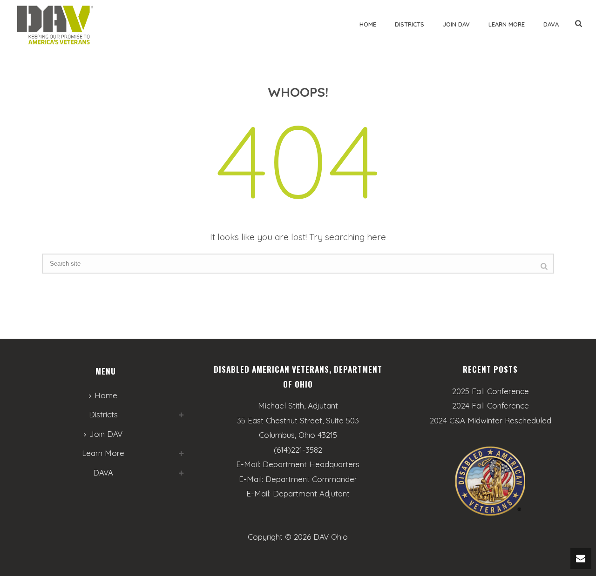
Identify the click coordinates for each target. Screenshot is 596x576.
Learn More (506, 24)
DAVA (551, 24)
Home (367, 24)
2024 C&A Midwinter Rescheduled (490, 420)
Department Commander (311, 479)
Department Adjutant (311, 493)
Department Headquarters (311, 464)
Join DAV (456, 24)
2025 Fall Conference (490, 391)
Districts (409, 24)
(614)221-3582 (298, 450)
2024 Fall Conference (490, 406)
